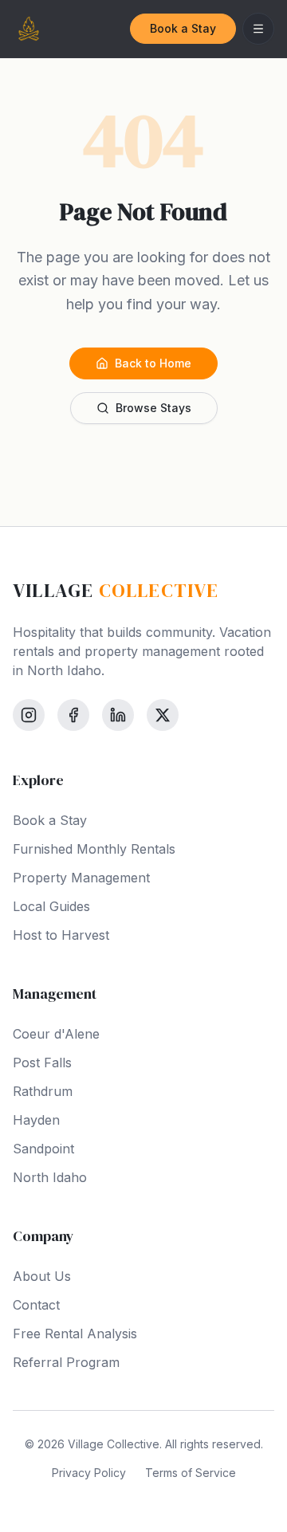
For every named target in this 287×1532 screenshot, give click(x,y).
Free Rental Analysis (75, 1333)
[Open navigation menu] (258, 29)
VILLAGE (116, 590)
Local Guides (51, 906)
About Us (42, 1276)
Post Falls (42, 1062)
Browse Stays (153, 407)
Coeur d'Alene (56, 1034)
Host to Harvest (61, 935)
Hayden (36, 1120)
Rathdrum (43, 1091)
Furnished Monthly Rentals (94, 849)
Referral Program (66, 1362)
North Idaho (50, 1177)
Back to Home (153, 363)
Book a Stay (183, 28)
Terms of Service (190, 1472)
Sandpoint (43, 1149)
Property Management (81, 878)
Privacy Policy (89, 1472)
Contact (36, 1305)
